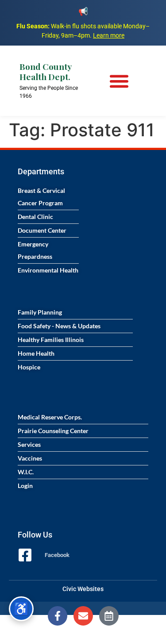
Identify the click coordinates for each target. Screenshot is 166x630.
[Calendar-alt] (109, 616)
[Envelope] (83, 616)
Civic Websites (83, 588)
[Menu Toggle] (119, 81)
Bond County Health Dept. (45, 71)
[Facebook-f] (57, 616)
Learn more (108, 35)
